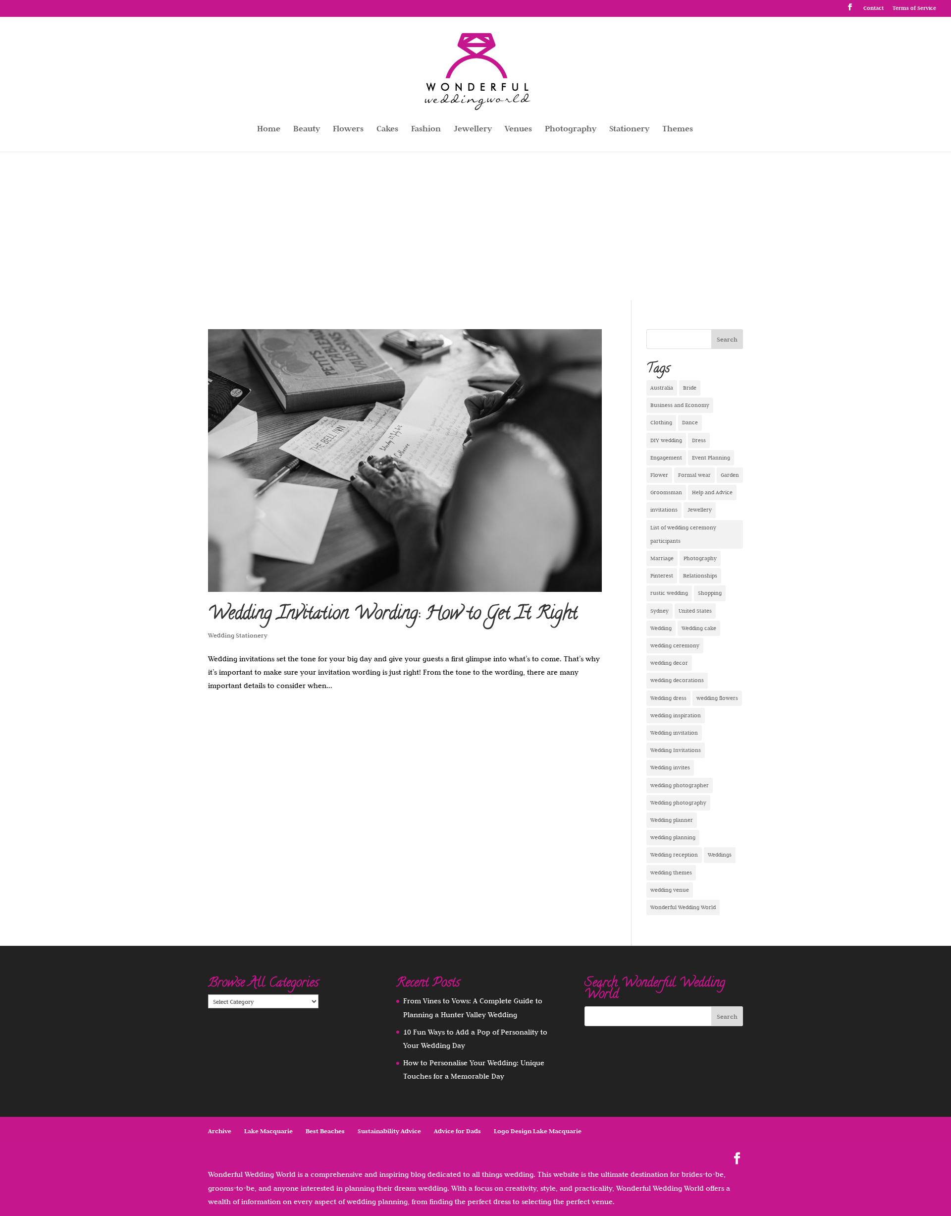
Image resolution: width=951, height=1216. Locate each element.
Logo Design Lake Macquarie (537, 1131)
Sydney (659, 610)
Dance (690, 422)
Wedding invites (670, 767)
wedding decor (669, 662)
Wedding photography (678, 802)
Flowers (348, 129)
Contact (873, 8)
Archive (219, 1131)
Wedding (661, 628)
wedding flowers (717, 698)
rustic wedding (669, 592)
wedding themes (671, 872)
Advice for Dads (457, 1131)
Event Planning (711, 457)
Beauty (306, 129)
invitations (664, 509)
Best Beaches (325, 1131)
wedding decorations (677, 680)
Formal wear (694, 474)
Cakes (387, 129)
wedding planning (672, 837)
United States (695, 610)
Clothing (661, 422)
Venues (518, 129)
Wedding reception (674, 854)
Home (268, 129)
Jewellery (473, 129)
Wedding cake (699, 628)
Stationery (629, 129)
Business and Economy (679, 405)
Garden (730, 474)
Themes (677, 129)
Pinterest (661, 575)
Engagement (666, 457)
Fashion (426, 129)
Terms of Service (914, 8)
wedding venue (669, 889)
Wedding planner (671, 819)
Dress (699, 440)
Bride (689, 387)
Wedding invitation (674, 732)
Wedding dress (668, 698)
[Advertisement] (475, 226)
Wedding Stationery (237, 635)
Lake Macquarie (268, 1131)
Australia (661, 387)
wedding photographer (679, 785)
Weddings (720, 854)
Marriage (662, 558)
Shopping (710, 592)
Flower (659, 474)
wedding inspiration (675, 715)
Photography (570, 129)
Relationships (700, 575)
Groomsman (666, 492)
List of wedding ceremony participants (683, 534)
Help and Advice (712, 492)
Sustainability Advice (389, 1131)
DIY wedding (666, 440)
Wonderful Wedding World (683, 907)
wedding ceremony (674, 645)
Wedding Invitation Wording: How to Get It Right (393, 614)
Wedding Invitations (675, 750)
